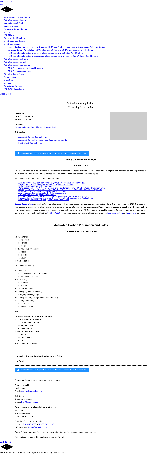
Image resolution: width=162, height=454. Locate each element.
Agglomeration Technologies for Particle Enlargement (42, 193)
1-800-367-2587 (46, 424)
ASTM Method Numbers (14, 38)
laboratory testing (115, 213)
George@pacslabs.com (31, 391)
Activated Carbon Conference (17, 65)
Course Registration (24, 204)
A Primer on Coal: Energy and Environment (37, 195)
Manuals (7, 83)
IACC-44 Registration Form (19, 71)
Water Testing (10, 77)
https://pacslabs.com (37, 427)
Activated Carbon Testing (15, 20)
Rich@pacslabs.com (30, 402)
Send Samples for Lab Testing (17, 17)
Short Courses (10, 80)
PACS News (9, 35)
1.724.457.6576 (53, 213)
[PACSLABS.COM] (7, 12)
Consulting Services (12, 26)
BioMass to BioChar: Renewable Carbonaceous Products (43, 191)
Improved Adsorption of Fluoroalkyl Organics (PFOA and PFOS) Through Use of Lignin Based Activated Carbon (56, 47)
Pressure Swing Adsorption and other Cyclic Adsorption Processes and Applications (55, 198)
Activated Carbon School (15, 62)
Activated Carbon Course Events (32, 137)
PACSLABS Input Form (14, 89)
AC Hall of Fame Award (14, 74)
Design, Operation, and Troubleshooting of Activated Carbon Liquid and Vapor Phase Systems (60, 189)
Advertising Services (13, 86)
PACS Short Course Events (30, 143)
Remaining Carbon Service (15, 29)
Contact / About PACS (13, 23)
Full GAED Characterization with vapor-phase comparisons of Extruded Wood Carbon (45, 53)
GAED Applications (12, 44)
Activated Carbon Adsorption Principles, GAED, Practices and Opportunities (51, 183)
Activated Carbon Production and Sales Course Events (42, 140)
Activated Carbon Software (16, 59)
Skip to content (7, 1)
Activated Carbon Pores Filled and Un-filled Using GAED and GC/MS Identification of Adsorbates (50, 50)
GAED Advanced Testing (14, 41)
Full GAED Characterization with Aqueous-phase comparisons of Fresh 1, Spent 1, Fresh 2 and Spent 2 (53, 56)
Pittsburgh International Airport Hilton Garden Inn (36, 127)
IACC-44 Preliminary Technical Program (25, 68)
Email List (8, 32)
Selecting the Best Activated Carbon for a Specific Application (46, 184)
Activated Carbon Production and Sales (35, 186)
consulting (131, 213)
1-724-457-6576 (28, 424)
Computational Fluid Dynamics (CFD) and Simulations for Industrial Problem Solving (55, 196)
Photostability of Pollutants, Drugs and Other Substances (43, 200)
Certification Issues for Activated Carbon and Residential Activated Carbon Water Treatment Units (61, 188)
